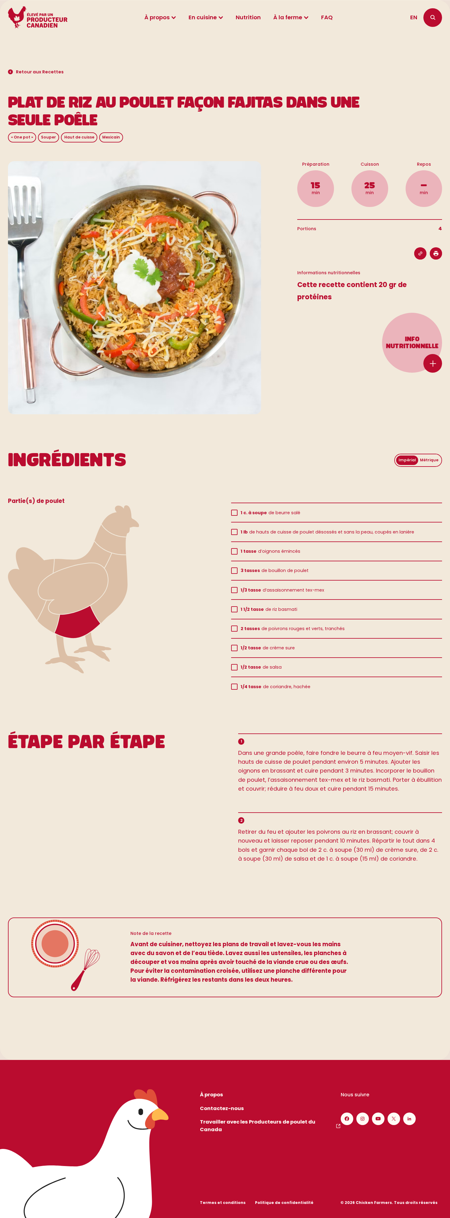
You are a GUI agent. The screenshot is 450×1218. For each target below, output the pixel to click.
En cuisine (203, 17)
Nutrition (248, 17)
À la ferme (287, 17)
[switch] (418, 460)
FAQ (327, 17)
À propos (157, 17)
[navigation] (432, 17)
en (413, 17)
